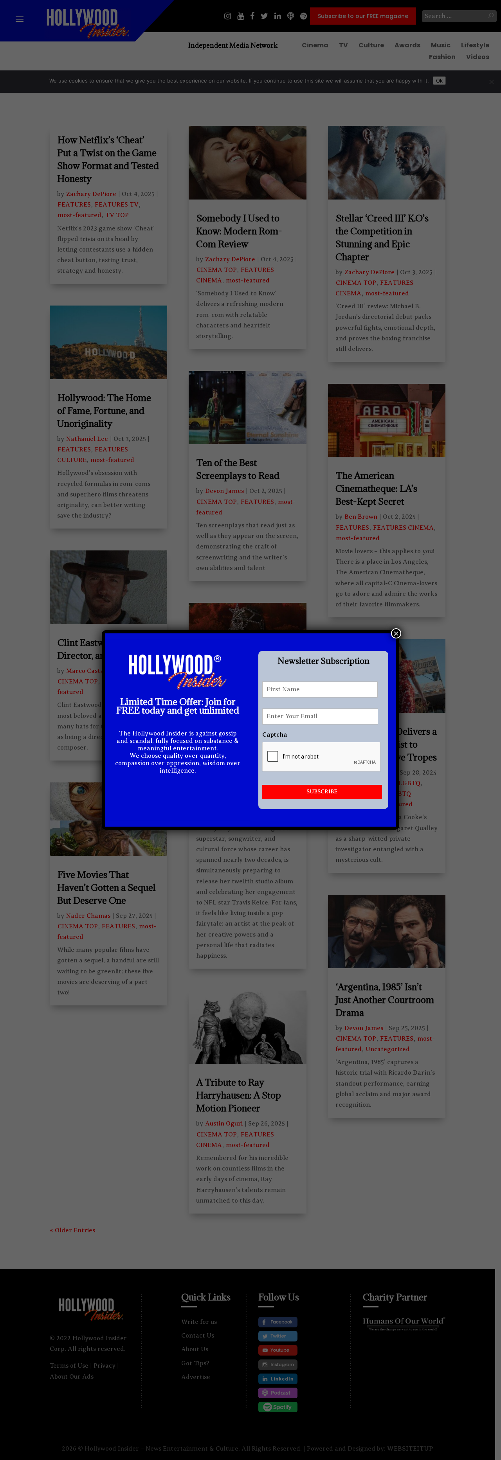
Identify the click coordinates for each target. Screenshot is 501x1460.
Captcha (274, 734)
